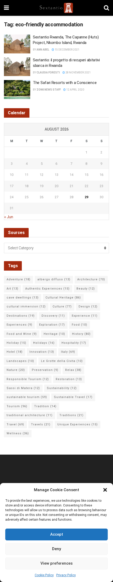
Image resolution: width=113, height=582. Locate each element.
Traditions (71, 415)
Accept (56, 534)
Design (88, 306)
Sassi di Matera (23, 388)
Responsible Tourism (28, 379)
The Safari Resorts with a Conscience (64, 82)
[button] (105, 490)
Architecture (91, 279)
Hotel (15, 352)
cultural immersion (26, 306)
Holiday (16, 343)
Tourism (17, 406)
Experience (84, 315)
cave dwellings (23, 297)
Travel (15, 424)
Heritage (54, 334)
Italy (68, 352)
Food (79, 324)
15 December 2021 (66, 49)
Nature (16, 370)
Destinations (21, 315)
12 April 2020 (75, 89)
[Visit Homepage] (56, 8)
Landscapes (20, 361)
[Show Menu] (6, 8)
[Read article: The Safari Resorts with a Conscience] (17, 89)
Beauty (85, 288)
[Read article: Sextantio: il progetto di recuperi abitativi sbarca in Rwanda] (17, 66)
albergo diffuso (53, 279)
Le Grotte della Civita (62, 361)
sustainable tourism (27, 397)
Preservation (45, 370)
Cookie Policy (44, 575)
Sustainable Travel (73, 397)
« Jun (8, 217)
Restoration (69, 379)
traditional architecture (30, 415)
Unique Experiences (77, 424)
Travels (40, 424)
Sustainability (62, 388)
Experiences (19, 324)
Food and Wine (22, 334)
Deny (56, 548)
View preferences (56, 563)
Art (12, 288)
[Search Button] (106, 8)
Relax (73, 370)
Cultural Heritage (63, 297)
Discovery (53, 315)
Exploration (52, 324)
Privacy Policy (66, 575)
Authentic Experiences (47, 288)
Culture (62, 306)
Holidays (44, 343)
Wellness (18, 433)
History (81, 334)
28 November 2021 (78, 72)
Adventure (18, 279)
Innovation (41, 352)
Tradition (45, 406)
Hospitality (73, 343)
